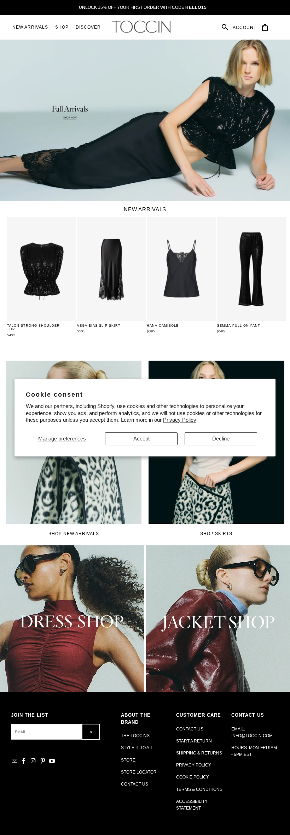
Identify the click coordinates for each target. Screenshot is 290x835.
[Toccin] (141, 27)
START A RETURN (194, 741)
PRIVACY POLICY (193, 765)
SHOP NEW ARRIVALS (73, 533)
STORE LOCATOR (139, 772)
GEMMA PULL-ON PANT (238, 325)
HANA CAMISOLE (163, 325)
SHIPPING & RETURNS (199, 753)
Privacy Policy (179, 420)
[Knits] (72, 618)
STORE (128, 760)
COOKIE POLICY (192, 777)
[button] (62, 27)
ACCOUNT (244, 27)
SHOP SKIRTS (216, 533)
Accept (141, 439)
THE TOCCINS (135, 735)
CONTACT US (134, 784)
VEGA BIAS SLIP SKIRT (99, 325)
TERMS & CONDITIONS (199, 789)
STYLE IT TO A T (136, 747)
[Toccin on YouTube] (52, 761)
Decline (221, 439)
